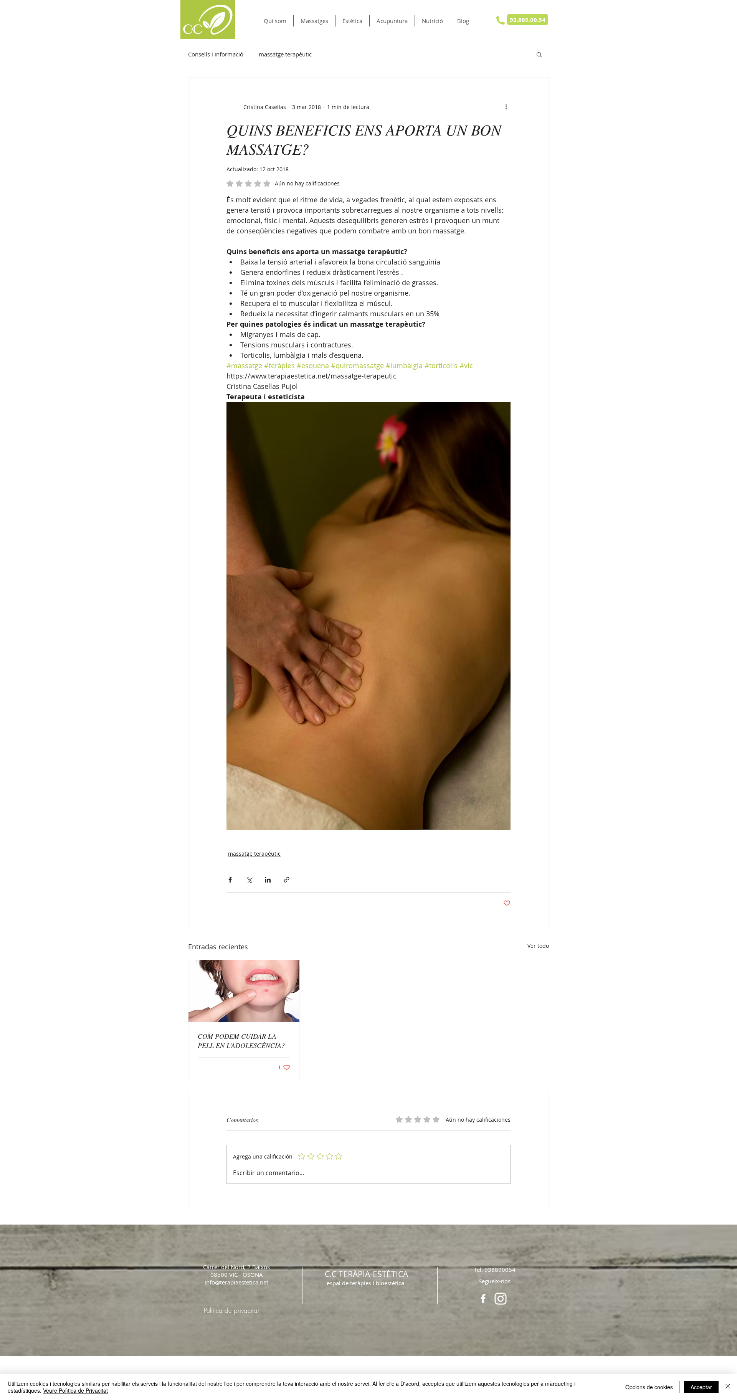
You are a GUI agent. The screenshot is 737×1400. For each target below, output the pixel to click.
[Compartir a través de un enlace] (286, 879)
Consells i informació (215, 54)
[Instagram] (500, 1299)
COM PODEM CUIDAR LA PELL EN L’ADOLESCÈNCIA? (241, 1040)
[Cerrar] (727, 1387)
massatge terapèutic (285, 54)
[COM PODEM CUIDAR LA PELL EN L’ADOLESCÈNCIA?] (243, 991)
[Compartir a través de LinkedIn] (267, 879)
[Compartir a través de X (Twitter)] (249, 879)
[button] (314, 20)
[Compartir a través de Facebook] (230, 879)
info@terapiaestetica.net (236, 1282)
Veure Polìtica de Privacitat (75, 1390)
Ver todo (538, 945)
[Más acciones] (506, 106)
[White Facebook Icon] (483, 1298)
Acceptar (701, 1387)
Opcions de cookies (649, 1387)
